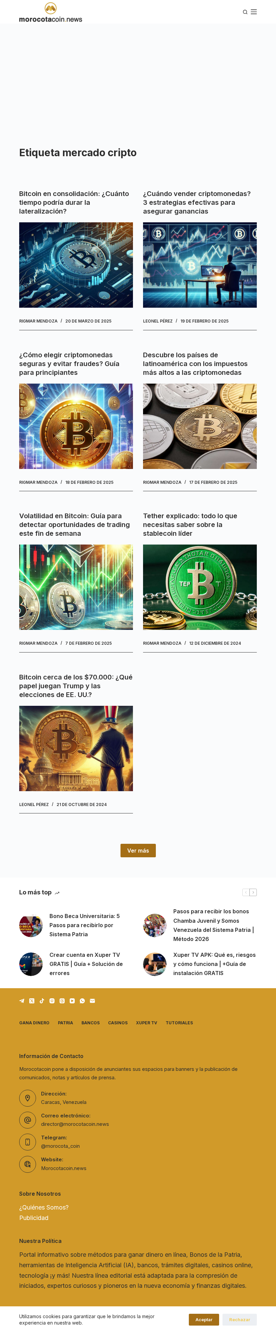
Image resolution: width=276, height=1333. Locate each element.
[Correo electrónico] (92, 1000)
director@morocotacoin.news (75, 1124)
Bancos (90, 1022)
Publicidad (33, 1217)
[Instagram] (52, 1000)
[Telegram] (21, 1000)
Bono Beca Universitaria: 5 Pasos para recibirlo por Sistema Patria (84, 925)
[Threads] (62, 1000)
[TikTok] (41, 1000)
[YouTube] (72, 1000)
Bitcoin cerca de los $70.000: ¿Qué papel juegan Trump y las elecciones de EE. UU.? (76, 686)
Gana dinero (34, 1022)
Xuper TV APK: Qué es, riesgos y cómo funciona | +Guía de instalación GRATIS (214, 963)
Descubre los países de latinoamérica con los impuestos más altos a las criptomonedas (195, 364)
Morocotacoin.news (64, 1168)
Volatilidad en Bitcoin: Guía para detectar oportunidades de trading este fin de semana (74, 524)
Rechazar (239, 1319)
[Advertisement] (138, 74)
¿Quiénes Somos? (44, 1207)
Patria (65, 1022)
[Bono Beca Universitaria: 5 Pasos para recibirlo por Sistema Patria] (31, 925)
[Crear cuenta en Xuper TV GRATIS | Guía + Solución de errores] (31, 964)
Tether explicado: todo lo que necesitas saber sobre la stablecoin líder (190, 524)
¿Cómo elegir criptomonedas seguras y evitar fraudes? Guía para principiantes (69, 364)
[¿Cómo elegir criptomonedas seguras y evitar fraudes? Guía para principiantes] (76, 426)
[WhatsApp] (82, 1000)
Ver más (138, 850)
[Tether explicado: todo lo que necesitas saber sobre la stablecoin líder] (200, 587)
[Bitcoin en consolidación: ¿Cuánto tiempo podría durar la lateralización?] (76, 265)
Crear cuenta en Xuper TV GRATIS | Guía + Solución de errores (86, 963)
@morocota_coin (60, 1146)
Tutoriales (179, 1022)
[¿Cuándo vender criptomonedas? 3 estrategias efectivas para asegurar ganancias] (200, 265)
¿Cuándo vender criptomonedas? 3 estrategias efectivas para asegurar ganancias (197, 202)
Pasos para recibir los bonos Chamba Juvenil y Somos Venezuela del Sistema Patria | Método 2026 (213, 925)
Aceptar (204, 1319)
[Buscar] (245, 12)
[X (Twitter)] (31, 1000)
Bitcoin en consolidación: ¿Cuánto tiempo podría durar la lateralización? (74, 202)
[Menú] (254, 12)
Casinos (118, 1022)
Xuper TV (146, 1022)
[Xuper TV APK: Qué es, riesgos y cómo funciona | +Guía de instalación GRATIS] (155, 964)
